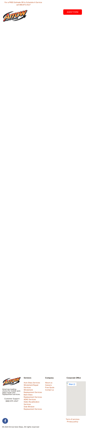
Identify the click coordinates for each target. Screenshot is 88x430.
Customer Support (11, 399)
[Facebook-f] (5, 421)
